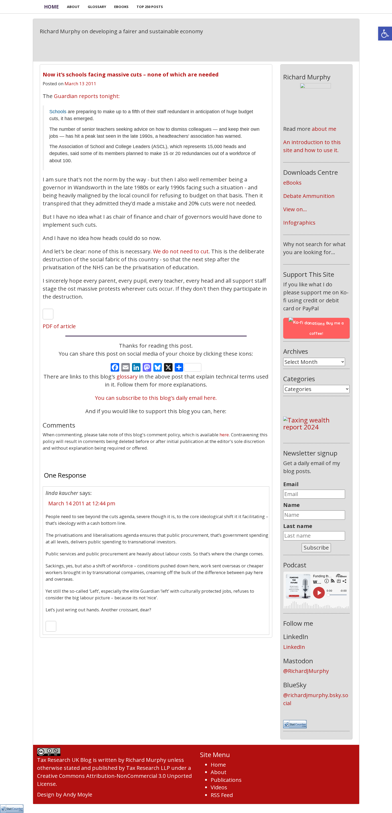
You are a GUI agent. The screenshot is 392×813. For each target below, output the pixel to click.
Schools (57, 111)
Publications (226, 779)
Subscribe (316, 547)
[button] (385, 33)
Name (291, 505)
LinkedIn (294, 647)
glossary (127, 376)
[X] (168, 368)
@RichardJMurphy (306, 670)
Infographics (299, 222)
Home (51, 6)
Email (291, 484)
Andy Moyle (77, 794)
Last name (297, 526)
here (224, 435)
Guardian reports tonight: (87, 96)
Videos (219, 787)
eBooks (292, 182)
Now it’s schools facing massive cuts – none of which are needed (131, 74)
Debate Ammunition (309, 196)
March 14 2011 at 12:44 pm (81, 503)
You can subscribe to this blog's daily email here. (156, 397)
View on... (295, 209)
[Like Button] (48, 314)
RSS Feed (222, 795)
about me (324, 128)
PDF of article (59, 326)
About (218, 772)
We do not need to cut (181, 251)
